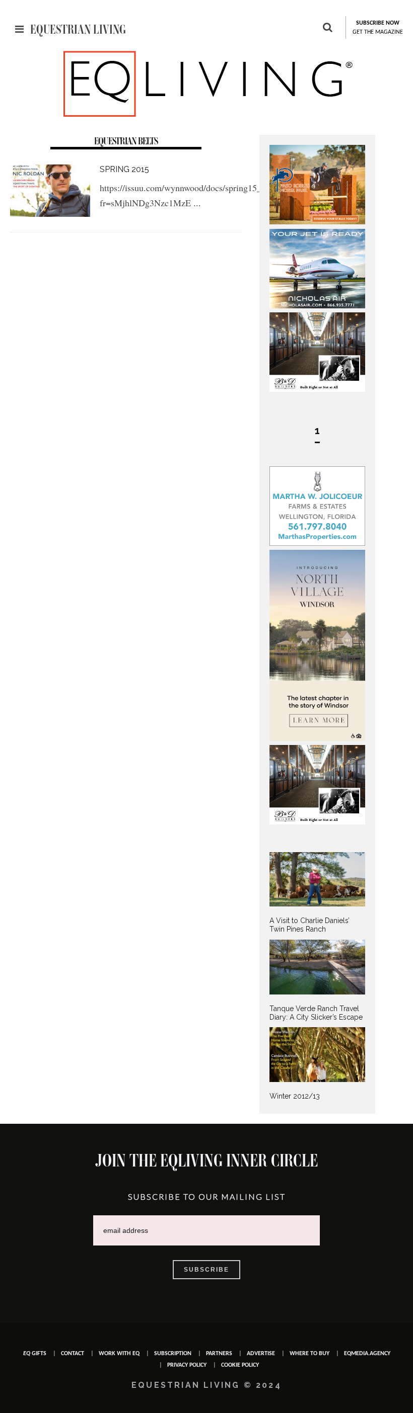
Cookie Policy (240, 1365)
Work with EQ (119, 1354)
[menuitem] (317, 893)
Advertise (261, 1354)
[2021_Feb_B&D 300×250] (317, 389)
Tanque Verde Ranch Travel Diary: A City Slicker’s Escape (316, 1013)
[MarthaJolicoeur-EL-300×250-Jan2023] (317, 543)
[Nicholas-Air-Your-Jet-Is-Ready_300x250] (317, 306)
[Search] (327, 29)
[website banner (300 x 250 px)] (317, 222)
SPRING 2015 (124, 169)
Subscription (172, 1354)
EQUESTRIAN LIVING (78, 29)
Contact (72, 1354)
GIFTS (34, 1354)
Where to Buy (309, 1354)
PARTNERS (219, 1354)
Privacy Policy (186, 1365)
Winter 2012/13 (294, 1096)
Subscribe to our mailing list (207, 1196)
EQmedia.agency (367, 1354)
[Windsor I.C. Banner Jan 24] (317, 738)
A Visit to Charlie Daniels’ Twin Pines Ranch (309, 925)
